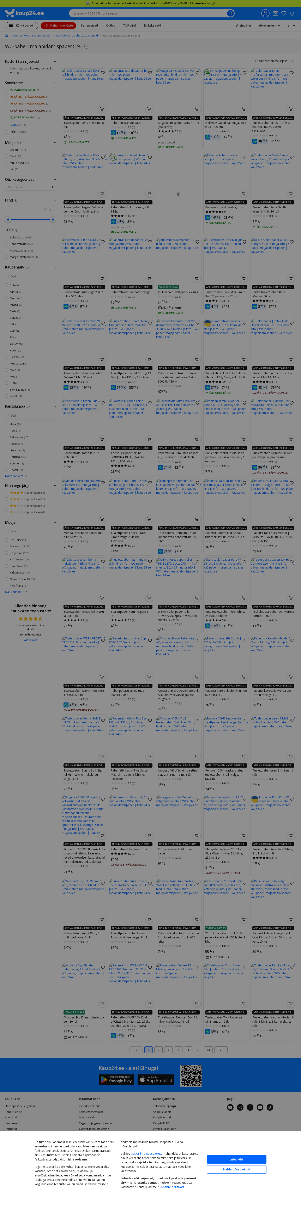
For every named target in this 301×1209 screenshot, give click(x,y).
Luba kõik (236, 1159)
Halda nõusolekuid (236, 1169)
